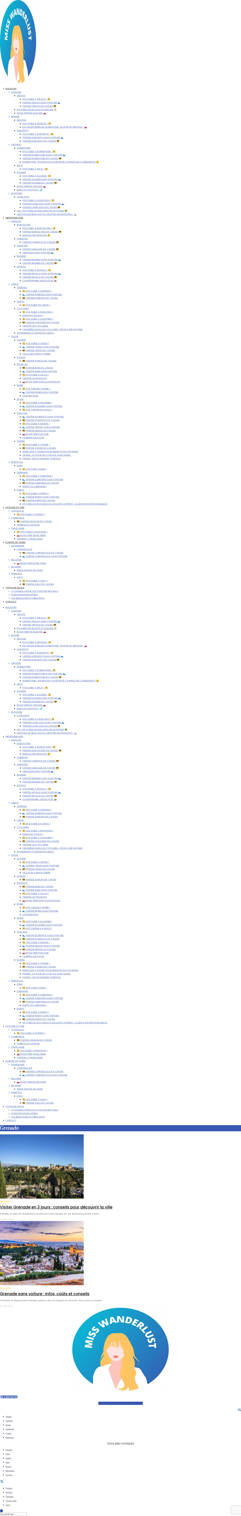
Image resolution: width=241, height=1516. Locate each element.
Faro (20, 465)
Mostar (21, 120)
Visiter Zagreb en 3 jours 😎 (39, 183)
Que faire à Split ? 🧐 (35, 169)
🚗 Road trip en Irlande (31, 563)
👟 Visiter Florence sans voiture (43, 417)
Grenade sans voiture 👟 (38, 253)
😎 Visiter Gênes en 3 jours (38, 350)
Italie (14, 336)
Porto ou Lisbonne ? (34, 486)
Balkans (11, 89)
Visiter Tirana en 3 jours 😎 (39, 106)
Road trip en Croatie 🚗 (31, 186)
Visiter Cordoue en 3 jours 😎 (40, 242)
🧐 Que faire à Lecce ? (35, 375)
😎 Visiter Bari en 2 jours (37, 368)
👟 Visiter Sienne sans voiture (41, 427)
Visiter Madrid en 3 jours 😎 (39, 263)
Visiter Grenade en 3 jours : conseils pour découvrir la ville (56, 1207)
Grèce (15, 284)
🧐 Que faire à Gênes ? (35, 343)
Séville (21, 267)
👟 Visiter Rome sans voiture (40, 392)
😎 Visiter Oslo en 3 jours (38, 584)
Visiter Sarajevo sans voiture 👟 (43, 137)
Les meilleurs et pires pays (28, 598)
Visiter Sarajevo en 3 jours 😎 (40, 141)
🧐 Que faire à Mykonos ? (37, 312)
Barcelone (24, 225)
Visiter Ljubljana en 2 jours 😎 (41, 207)
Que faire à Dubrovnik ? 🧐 (39, 151)
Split (20, 165)
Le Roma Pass (30, 396)
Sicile (20, 399)
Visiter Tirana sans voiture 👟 (41, 102)
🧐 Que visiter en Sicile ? (37, 410)
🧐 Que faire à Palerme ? (37, 403)
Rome (20, 385)
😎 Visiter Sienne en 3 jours (39, 431)
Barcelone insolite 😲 (36, 235)
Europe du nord (16, 542)
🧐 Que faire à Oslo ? (35, 581)
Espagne (16, 221)
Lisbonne (22, 472)
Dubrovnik (24, 148)
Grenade (22, 246)
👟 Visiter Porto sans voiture (40, 497)
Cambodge (17, 518)
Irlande (16, 560)
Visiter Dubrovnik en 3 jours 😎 (42, 158)
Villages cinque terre (36, 354)
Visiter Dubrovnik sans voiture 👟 (44, 155)
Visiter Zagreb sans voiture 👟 (41, 179)
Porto (20, 490)
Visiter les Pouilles (34, 378)
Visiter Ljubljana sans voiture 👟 (43, 204)
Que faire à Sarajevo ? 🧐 (37, 134)
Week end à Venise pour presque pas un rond (50, 451)
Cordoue (22, 239)
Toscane (22, 413)
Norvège (16, 574)
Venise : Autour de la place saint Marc (46, 455)
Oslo (20, 577)
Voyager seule (15, 588)
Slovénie (16, 193)
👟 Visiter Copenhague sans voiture (45, 556)
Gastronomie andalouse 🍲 (39, 280)
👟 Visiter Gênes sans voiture (40, 347)
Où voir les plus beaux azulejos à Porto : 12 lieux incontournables (64, 504)
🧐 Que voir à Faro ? (34, 469)
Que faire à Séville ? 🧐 (36, 270)
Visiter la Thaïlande (30, 539)
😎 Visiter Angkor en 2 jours (34, 521)
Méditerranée (14, 218)
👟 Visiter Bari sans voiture (39, 371)
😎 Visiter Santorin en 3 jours (40, 322)
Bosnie (15, 116)
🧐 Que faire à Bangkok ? (32, 532)
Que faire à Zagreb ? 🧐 (36, 176)
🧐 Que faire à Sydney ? (31, 514)
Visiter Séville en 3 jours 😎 (39, 277)
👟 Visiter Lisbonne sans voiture (42, 479)
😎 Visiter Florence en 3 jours (41, 420)
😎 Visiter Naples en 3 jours (39, 361)
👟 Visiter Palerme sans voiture (42, 406)
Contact (11, 602)
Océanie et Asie (15, 507)
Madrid (21, 256)
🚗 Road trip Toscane (35, 434)
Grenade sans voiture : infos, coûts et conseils (44, 1294)
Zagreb (21, 172)
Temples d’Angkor (28, 525)
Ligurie (21, 340)
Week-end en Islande (30, 570)
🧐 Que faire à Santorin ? (37, 319)
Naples (21, 357)
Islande (16, 567)
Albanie (16, 92)
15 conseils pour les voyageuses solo (34, 591)
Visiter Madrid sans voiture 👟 (41, 260)
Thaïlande (17, 528)
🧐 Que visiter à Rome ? (36, 389)
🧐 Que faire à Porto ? (35, 493)
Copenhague (24, 549)
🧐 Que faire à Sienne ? (36, 424)
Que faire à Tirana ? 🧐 (36, 99)
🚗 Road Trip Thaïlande (31, 535)
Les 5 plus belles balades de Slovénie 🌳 (42, 211)
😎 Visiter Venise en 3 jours (39, 448)
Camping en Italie (33, 438)
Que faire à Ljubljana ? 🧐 (38, 200)
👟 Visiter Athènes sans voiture (42, 294)
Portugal (17, 462)
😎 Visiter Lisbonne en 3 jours (40, 483)
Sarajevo (22, 130)
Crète (20, 301)
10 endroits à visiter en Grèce (35, 333)
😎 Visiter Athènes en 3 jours (40, 298)
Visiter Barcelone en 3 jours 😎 (42, 232)
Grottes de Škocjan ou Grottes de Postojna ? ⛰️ (47, 214)
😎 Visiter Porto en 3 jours (38, 500)
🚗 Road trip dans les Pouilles (41, 382)
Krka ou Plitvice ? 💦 (30, 190)
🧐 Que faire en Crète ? (36, 305)
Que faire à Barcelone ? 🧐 (39, 228)
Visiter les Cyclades (35, 326)
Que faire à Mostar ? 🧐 (36, 123)
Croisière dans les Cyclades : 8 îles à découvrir (52, 329)
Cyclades (23, 308)
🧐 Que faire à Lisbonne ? (37, 476)
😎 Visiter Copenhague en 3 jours (42, 553)
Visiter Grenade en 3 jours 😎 (40, 249)
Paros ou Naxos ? (33, 315)
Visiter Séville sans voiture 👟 (41, 273)
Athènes (22, 287)
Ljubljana (23, 197)
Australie (17, 511)
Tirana (21, 96)
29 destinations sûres (24, 595)
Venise (21, 441)
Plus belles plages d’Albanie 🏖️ (37, 109)
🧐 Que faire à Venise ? (36, 444)
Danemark (17, 546)
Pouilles (22, 364)
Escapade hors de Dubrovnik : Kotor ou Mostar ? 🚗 (54, 127)
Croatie (16, 144)
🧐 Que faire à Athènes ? (37, 291)
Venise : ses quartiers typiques (41, 458)
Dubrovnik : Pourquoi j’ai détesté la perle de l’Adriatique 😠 (60, 162)
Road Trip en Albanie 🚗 (31, 113)
